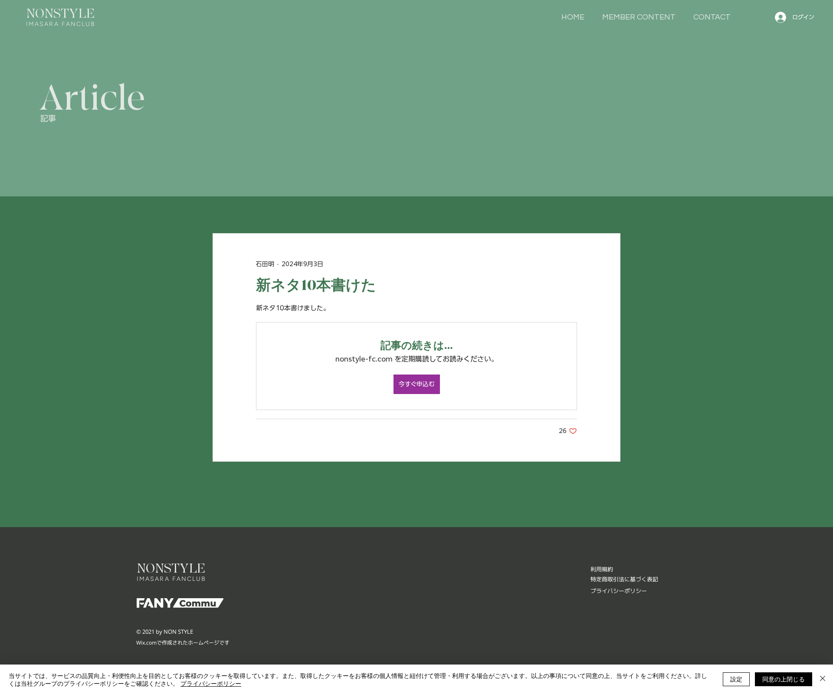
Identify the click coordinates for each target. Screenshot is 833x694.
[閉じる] (822, 679)
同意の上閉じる (783, 678)
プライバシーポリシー (210, 683)
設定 (736, 678)
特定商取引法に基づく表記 (624, 579)
